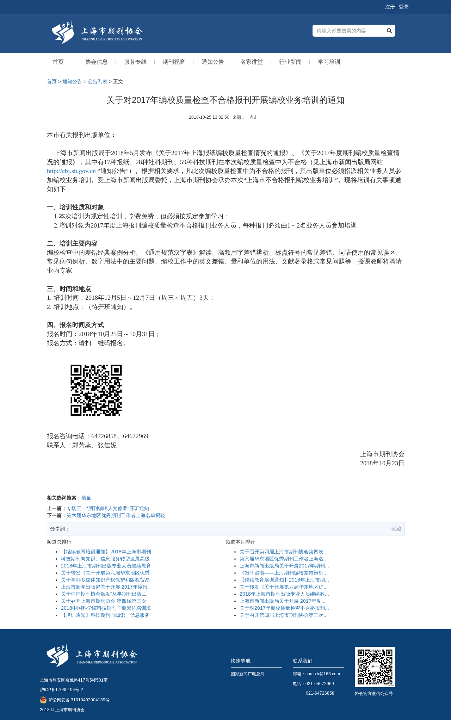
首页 (52, 81)
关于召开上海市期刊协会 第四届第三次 (103, 601)
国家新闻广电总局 (248, 673)
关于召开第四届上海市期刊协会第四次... (284, 551)
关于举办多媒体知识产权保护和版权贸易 (105, 580)
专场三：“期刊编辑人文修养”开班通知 (108, 508)
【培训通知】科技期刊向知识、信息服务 (105, 615)
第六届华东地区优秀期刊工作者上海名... (284, 558)
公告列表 (97, 81)
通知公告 (72, 81)
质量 (86, 498)
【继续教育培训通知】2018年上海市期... (284, 580)
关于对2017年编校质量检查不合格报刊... (284, 608)
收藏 (396, 529)
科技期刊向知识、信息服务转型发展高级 (105, 558)
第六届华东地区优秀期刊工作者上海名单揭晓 (116, 515)
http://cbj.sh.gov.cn (71, 170)
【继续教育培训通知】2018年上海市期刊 (106, 551)
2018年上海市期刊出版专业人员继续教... (284, 594)
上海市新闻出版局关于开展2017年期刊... (284, 566)
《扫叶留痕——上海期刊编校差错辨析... (284, 573)
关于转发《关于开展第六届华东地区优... (284, 587)
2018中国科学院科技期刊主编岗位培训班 (106, 608)
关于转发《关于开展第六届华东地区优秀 (105, 573)
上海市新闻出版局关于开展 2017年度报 (104, 587)
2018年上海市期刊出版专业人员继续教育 (106, 566)
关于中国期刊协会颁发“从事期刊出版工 (104, 594)
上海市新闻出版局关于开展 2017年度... (283, 601)
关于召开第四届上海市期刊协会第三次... (284, 615)
